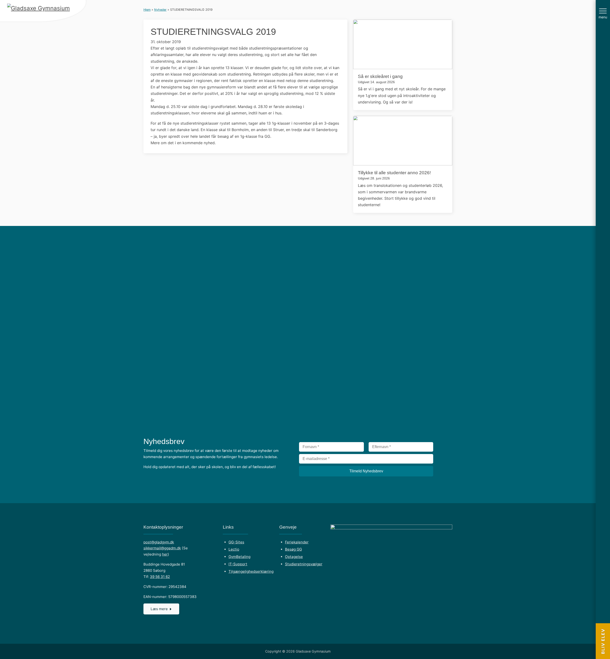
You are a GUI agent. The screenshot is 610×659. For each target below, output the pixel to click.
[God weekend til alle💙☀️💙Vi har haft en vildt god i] (89, 266)
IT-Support (238, 564)
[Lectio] (602, 592)
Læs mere (159, 609)
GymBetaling (239, 556)
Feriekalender (297, 542)
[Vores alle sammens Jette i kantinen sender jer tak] (447, 244)
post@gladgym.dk (158, 542)
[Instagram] (602, 616)
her (165, 554)
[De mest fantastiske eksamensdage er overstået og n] (566, 266)
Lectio (234, 549)
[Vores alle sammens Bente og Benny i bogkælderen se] (506, 244)
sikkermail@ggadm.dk (162, 548)
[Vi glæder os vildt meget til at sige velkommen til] (327, 324)
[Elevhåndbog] (602, 600)
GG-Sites (236, 542)
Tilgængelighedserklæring (251, 571)
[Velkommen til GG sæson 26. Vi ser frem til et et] (149, 247)
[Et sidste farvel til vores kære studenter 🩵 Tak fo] (387, 247)
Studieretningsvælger (303, 564)
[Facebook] (602, 608)
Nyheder (160, 9)
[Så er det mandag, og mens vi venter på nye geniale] (30, 272)
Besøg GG (293, 549)
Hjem (147, 9)
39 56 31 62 (160, 576)
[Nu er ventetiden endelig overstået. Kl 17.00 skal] (208, 247)
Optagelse (294, 556)
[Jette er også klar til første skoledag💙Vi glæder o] (268, 266)
